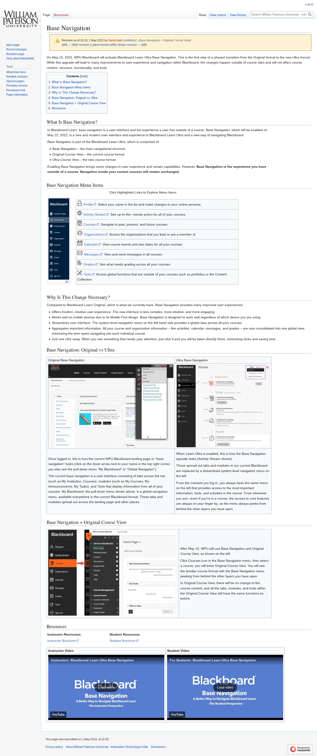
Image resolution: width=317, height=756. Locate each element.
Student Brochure (122, 641)
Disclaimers (158, 747)
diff (64, 44)
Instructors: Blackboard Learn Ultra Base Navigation (92, 660)
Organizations (94, 234)
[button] (106, 687)
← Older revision (78, 44)
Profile (88, 204)
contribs (129, 40)
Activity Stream (94, 214)
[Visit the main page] (20, 18)
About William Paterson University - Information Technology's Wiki (107, 747)
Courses (90, 224)
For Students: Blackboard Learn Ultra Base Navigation (213, 660)
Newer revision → (129, 44)
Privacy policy (54, 747)
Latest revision (100, 44)
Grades (89, 264)
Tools (87, 274)
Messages (91, 254)
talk (119, 40)
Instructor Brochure (61, 641)
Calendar (90, 244)
